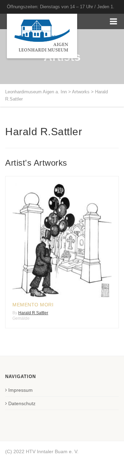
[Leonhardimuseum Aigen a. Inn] (42, 36)
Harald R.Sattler (33, 312)
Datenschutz (21, 403)
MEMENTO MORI (32, 304)
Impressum (20, 390)
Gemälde (21, 318)
